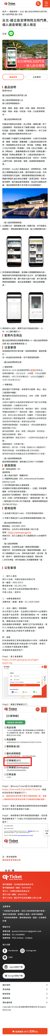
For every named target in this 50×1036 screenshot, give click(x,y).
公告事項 (37, 77)
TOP (47, 831)
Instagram (31, 950)
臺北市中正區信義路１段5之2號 (27, 897)
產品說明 (13, 77)
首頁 (4, 11)
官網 (33, 370)
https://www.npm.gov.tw (19, 532)
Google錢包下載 (15, 975)
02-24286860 (18, 934)
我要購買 (26, 1031)
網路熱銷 (13, 11)
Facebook (13, 950)
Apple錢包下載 (16, 967)
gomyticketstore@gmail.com (26, 931)
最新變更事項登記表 (11, 860)
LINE (10, 957)
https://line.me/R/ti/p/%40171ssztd (21, 789)
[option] (25, 55)
